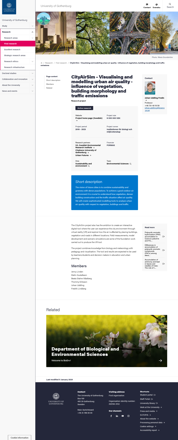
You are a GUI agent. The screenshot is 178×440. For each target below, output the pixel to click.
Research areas (11, 37)
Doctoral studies (9, 73)
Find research (10, 43)
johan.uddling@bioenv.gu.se (155, 109)
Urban (82, 155)
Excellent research (12, 49)
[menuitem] (147, 6)
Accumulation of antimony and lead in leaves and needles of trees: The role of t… (152, 263)
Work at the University (150, 407)
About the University (11, 85)
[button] (170, 5)
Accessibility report (148, 430)
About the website (148, 418)
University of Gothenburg (14, 20)
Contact (147, 7)
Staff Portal (146, 398)
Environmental (118, 163)
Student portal (148, 394)
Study (4, 25)
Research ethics (11, 61)
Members (50, 84)
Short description (53, 80)
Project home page (88, 118)
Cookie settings (147, 426)
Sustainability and (83, 164)
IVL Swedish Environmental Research (88, 146)
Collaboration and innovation (14, 79)
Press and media (147, 411)
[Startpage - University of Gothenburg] (17, 8)
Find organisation (116, 395)
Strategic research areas (14, 55)
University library (149, 403)
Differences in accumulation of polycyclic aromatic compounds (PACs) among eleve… (152, 250)
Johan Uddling (154, 98)
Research (6, 31)
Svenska (156, 7)
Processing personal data (151, 422)
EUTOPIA (144, 414)
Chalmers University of (85, 151)
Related (49, 87)
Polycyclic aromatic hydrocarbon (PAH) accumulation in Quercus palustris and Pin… (152, 236)
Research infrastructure (14, 67)
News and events (9, 90)
